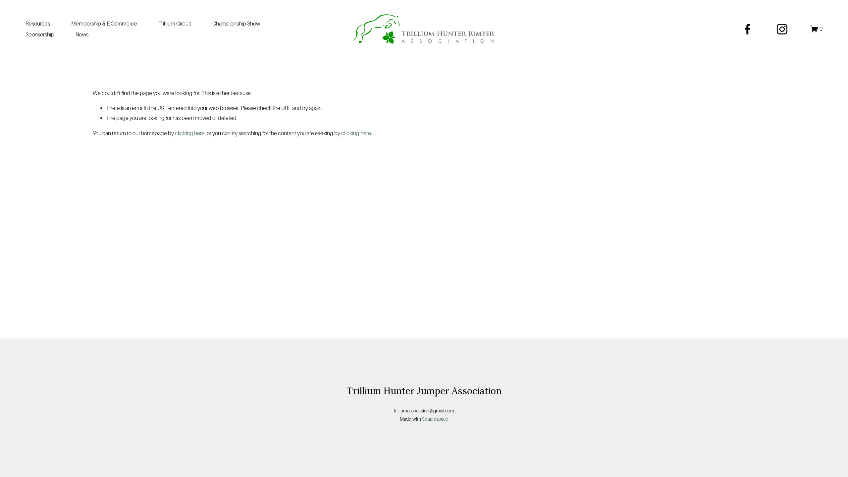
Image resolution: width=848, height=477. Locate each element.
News (82, 34)
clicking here (190, 133)
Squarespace (435, 419)
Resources (38, 24)
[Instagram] (782, 29)
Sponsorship (40, 34)
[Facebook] (747, 29)
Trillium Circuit (174, 24)
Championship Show (236, 24)
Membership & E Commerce (104, 24)
